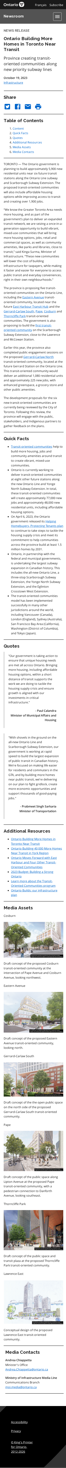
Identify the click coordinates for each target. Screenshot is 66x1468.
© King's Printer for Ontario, (22, 1447)
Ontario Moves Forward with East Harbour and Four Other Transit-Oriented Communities (34, 862)
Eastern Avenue (33, 297)
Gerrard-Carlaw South (19, 311)
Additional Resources (27, 142)
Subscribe (56, 5)
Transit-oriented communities (31, 447)
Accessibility (19, 1422)
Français (41, 5)
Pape (39, 311)
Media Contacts (23, 152)
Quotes (18, 138)
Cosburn (50, 311)
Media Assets (22, 147)
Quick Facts (20, 133)
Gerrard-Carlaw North (38, 357)
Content (18, 128)
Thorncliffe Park (15, 316)
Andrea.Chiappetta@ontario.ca (26, 1369)
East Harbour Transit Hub (30, 307)
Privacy (16, 1431)
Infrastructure (13, 83)
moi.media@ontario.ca (21, 1387)
